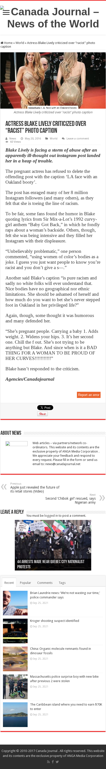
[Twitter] (57, 762)
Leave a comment (78, 138)
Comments (45, 583)
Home (8, 43)
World (20, 43)
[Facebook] (52, 762)
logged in (51, 515)
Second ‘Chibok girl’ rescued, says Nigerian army (70, 498)
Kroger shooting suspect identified (54, 621)
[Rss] (48, 762)
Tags (62, 583)
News (12, 138)
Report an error (88, 395)
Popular (25, 583)
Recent (9, 583)
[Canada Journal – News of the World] (53, 17)
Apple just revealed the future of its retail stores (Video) (34, 487)
